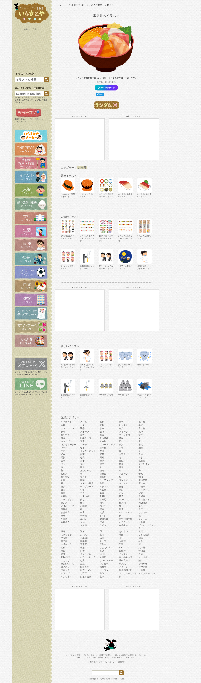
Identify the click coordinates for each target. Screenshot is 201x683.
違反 (121, 428)
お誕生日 (65, 512)
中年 (82, 490)
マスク (83, 477)
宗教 (140, 493)
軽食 (63, 454)
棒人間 (122, 502)
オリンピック (67, 499)
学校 (140, 425)
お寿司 (82, 167)
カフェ (141, 509)
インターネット (88, 451)
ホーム (62, 5)
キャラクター (125, 435)
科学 (140, 457)
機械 (121, 438)
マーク (141, 438)
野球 (63, 515)
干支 (140, 473)
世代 (102, 534)
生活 (63, 451)
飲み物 (103, 441)
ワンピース (105, 563)
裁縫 (140, 531)
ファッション (67, 428)
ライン (103, 525)
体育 (82, 502)
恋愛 (82, 457)
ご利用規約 (92, 662)
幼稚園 (64, 496)
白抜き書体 (85, 576)
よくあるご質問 (94, 5)
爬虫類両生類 (125, 519)
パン (121, 493)
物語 (140, 477)
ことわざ (65, 560)
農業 (121, 496)
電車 (63, 493)
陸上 (140, 560)
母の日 (141, 550)
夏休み (141, 483)
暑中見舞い (124, 560)
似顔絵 (141, 460)
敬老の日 (65, 567)
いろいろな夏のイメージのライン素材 (87, 238)
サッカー (142, 512)
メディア (104, 486)
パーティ (84, 444)
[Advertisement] (31, 49)
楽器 (102, 493)
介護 (63, 480)
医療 (82, 428)
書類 (102, 483)
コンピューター (68, 444)
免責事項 (120, 662)
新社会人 (65, 522)
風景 (82, 467)
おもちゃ (65, 435)
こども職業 (143, 534)
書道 (102, 550)
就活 (121, 467)
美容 (82, 464)
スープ (103, 541)
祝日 (63, 550)
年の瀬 (64, 541)
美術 (82, 460)
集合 (140, 506)
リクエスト (66, 422)
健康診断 (104, 519)
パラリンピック (88, 557)
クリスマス (124, 483)
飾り (82, 499)
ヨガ (140, 554)
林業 (82, 547)
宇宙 (82, 512)
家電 (102, 435)
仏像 (102, 538)
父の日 (141, 547)
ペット (64, 464)
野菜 (102, 454)
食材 (82, 473)
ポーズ (141, 422)
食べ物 (141, 428)
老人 (140, 444)
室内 (102, 509)
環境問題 (142, 480)
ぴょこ (64, 525)
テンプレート (86, 486)
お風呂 (103, 473)
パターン (123, 567)
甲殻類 (64, 538)
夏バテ (83, 519)
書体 (102, 573)
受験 (63, 457)
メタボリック (67, 506)
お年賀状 (65, 477)
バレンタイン (125, 512)
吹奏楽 (83, 515)
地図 (121, 534)
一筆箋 (141, 570)
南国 (82, 480)
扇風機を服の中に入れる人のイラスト (144, 268)
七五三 (83, 573)
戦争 (102, 464)
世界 (121, 464)
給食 (140, 541)
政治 (63, 490)
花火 (121, 538)
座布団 (103, 490)
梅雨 (102, 502)
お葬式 (83, 506)
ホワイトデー (106, 560)
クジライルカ (86, 554)
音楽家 (83, 544)
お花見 (83, 534)
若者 (121, 448)
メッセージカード (128, 573)
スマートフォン (107, 444)
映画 (121, 490)
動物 (140, 448)
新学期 (83, 541)
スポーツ (84, 431)
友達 (102, 451)
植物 (102, 470)
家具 (121, 444)
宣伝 (102, 576)
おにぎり (142, 557)
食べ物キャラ (145, 499)
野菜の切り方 (67, 563)
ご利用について (76, 5)
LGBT (102, 554)
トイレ (103, 515)
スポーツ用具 (86, 483)
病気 (121, 422)
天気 (82, 522)
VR (120, 547)
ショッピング (67, 441)
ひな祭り (84, 567)
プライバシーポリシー (107, 662)
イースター (105, 570)
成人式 (122, 563)
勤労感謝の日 (125, 570)
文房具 (64, 473)
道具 (102, 425)
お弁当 (141, 522)
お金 (82, 425)
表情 (63, 460)
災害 (82, 454)
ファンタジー (145, 464)
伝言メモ (65, 570)
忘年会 (103, 544)
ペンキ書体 (66, 576)
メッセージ (143, 490)
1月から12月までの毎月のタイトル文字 (106, 238)
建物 (102, 431)
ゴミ (82, 493)
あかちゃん (85, 470)
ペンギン (123, 554)
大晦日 (103, 557)
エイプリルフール (147, 573)
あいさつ (123, 531)
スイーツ (123, 431)
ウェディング (106, 480)
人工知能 (84, 538)
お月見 (103, 567)
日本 (121, 441)
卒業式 (64, 519)
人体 (140, 454)
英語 (102, 512)
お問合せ (109, 5)
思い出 (103, 506)
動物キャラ (85, 438)
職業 (102, 422)
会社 (63, 425)
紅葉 (63, 547)
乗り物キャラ (125, 557)
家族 (82, 435)
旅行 (140, 431)
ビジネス (123, 425)
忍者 (82, 550)
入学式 (122, 541)
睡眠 (121, 460)
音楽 (82, 441)
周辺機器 (142, 502)
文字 (140, 435)
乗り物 (103, 448)
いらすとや (102, 679)
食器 (121, 486)
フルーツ (123, 473)
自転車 (141, 496)
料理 (63, 438)
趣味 (63, 431)
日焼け (122, 550)
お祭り (141, 486)
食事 (82, 448)
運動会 (64, 509)
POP (121, 499)
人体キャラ (66, 534)
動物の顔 (65, 557)
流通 (121, 509)
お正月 (122, 454)
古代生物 (123, 525)
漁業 (82, 531)
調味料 (103, 477)
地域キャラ (66, 544)
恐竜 (121, 544)
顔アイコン (85, 570)
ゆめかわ (142, 563)
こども (83, 422)
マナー (64, 448)
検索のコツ (39, 119)
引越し (103, 496)
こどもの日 (105, 547)
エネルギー (85, 496)
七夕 (82, 560)
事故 (102, 428)
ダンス (64, 502)
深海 (63, 531)
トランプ (65, 573)
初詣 (140, 538)
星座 (82, 563)
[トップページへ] (31, 23)
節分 (63, 554)
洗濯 (102, 522)
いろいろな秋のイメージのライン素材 (125, 238)
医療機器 (104, 438)
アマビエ (142, 567)
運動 (102, 457)
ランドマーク (125, 480)
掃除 (102, 460)
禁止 (140, 544)
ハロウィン (124, 522)
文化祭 (83, 525)
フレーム (142, 519)
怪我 (63, 486)
